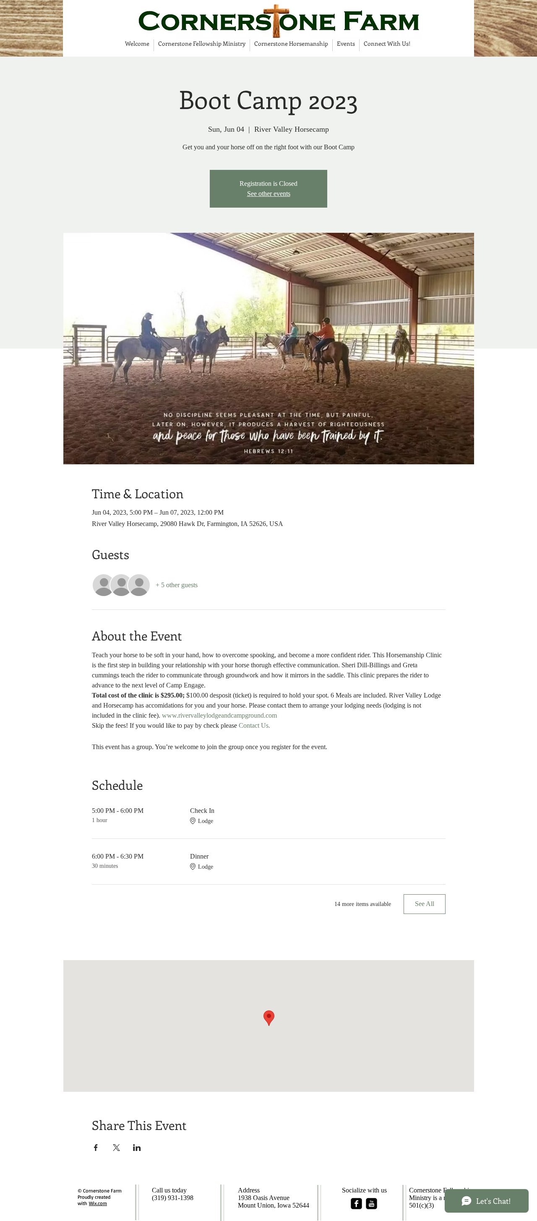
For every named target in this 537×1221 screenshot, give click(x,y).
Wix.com (98, 1203)
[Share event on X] (116, 1147)
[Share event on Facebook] (96, 1147)
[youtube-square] (371, 1203)
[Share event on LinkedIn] (137, 1147)
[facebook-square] (356, 1203)
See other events (268, 193)
